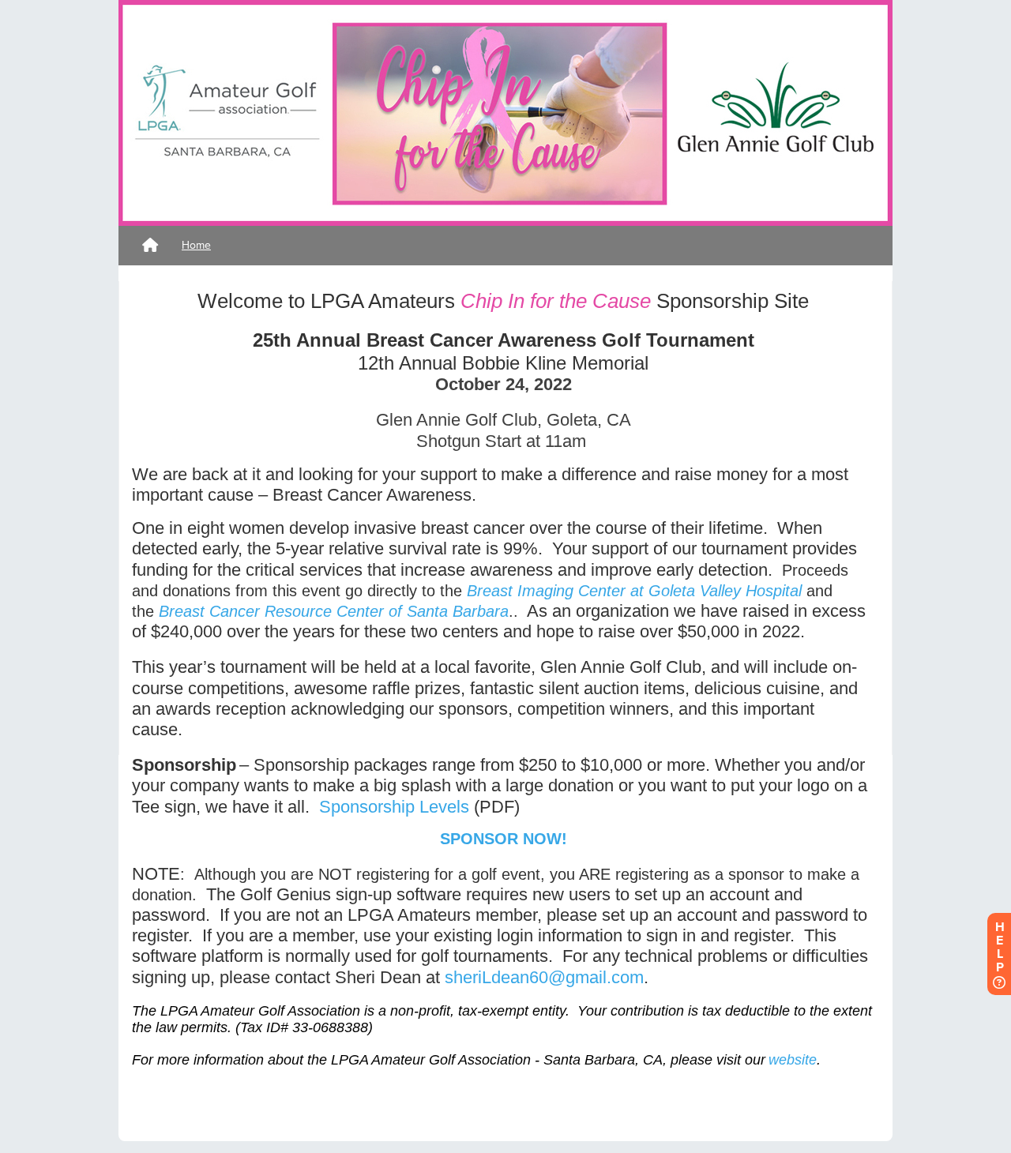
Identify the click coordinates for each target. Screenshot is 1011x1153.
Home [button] (196, 245)
